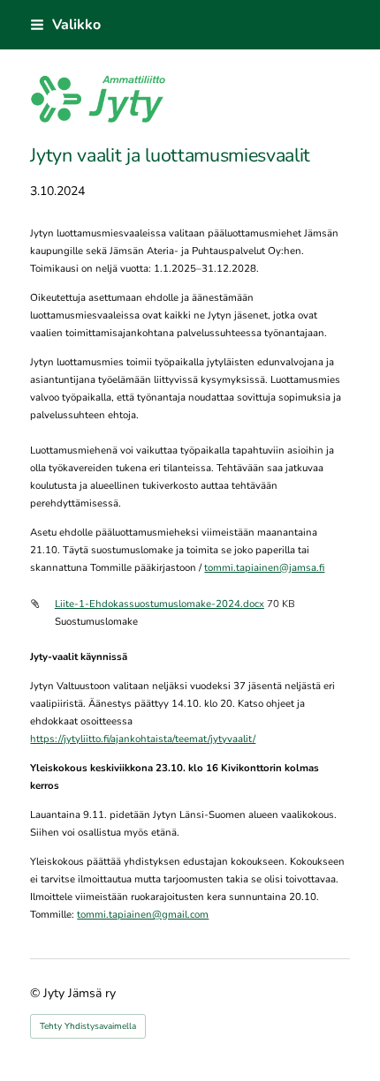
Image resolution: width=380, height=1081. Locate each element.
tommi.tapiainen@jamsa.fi (264, 567)
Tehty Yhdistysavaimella (88, 1026)
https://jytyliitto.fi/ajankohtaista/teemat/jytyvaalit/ (142, 739)
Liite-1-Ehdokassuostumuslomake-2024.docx (159, 604)
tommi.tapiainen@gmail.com (143, 914)
